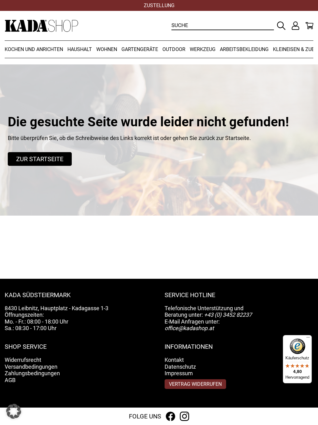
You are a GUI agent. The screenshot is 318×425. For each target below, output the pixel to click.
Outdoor (173, 49)
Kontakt (174, 360)
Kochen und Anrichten (34, 49)
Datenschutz (180, 366)
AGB (10, 380)
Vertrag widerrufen (195, 384)
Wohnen (106, 49)
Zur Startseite (39, 159)
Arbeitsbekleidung (244, 49)
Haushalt (79, 49)
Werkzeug (203, 49)
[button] (13, 411)
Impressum (179, 373)
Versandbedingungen (31, 366)
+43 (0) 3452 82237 (228, 314)
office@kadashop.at (189, 328)
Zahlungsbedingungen (32, 373)
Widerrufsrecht (23, 360)
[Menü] (308, 339)
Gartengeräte (139, 49)
